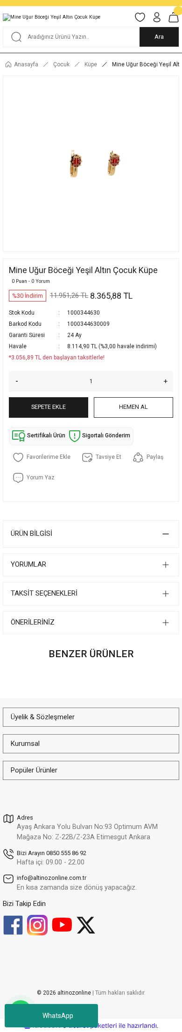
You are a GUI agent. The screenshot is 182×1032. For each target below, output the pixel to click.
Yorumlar (28, 564)
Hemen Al (133, 406)
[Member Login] (156, 17)
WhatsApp (57, 1015)
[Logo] (51, 17)
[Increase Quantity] (168, 381)
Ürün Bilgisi (31, 533)
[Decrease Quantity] (13, 381)
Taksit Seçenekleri (44, 593)
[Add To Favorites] (41, 457)
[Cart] (173, 17)
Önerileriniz (33, 622)
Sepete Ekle (48, 406)
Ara (159, 36)
